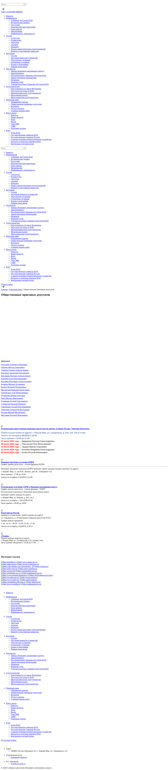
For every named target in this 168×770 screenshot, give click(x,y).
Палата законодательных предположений (28, 49)
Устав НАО (15, 133)
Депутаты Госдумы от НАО (22, 91)
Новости (9, 16)
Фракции (15, 47)
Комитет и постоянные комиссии (25, 51)
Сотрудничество (13, 86)
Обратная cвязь (12, 100)
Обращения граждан (19, 102)
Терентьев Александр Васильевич (15, 410)
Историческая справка (20, 23)
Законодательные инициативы (24, 78)
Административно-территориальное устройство (31, 139)
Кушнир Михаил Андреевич (13, 384)
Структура (15, 38)
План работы (16, 29)
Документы (11, 69)
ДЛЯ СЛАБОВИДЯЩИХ (12, 12)
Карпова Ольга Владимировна (14, 379)
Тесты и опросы (17, 108)
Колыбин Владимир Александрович (16, 381)
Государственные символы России (25, 137)
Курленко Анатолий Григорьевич (15, 373)
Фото (13, 120)
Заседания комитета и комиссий (24, 58)
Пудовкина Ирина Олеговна (13, 395)
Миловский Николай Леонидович (15, 390)
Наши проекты (17, 117)
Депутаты (15, 42)
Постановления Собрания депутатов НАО (28, 75)
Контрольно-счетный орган (22, 144)
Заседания (10, 53)
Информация (11, 18)
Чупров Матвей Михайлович (13, 412)
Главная (4, 289)
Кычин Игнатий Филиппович (13, 387)
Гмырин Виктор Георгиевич (13, 367)
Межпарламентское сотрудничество (26, 93)
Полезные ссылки (18, 128)
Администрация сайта (20, 111)
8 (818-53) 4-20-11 (18, 764)
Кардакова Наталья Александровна (16, 376)
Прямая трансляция (19, 67)
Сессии (14, 56)
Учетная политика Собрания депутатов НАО (30, 84)
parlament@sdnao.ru (19, 757)
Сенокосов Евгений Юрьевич (13, 404)
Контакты (15, 106)
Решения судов (17, 82)
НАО (8, 131)
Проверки (15, 80)
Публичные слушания (20, 62)
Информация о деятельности (23, 34)
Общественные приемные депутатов (26, 104)
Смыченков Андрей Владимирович (16, 407)
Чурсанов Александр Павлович (14, 365)
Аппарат (14, 45)
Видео (13, 122)
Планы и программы (19, 64)
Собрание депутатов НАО (22, 20)
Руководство (16, 40)
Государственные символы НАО (24, 135)
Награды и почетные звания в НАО (26, 142)
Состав (9, 36)
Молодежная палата (19, 95)
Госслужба (15, 25)
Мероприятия (16, 31)
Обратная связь (15, 289)
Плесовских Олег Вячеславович (14, 393)
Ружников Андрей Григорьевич (14, 401)
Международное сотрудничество (24, 97)
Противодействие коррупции (23, 27)
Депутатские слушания (20, 60)
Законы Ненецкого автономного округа (27, 71)
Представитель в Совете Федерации (26, 89)
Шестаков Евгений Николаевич (14, 415)
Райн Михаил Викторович (12, 398)
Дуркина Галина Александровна (14, 370)
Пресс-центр (11, 113)
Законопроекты (17, 73)
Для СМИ (15, 124)
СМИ (13, 126)
